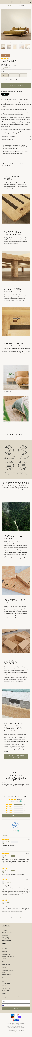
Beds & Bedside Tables (7, 969)
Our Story (4, 951)
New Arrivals (5, 967)
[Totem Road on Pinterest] (6, 944)
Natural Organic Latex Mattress (16, 756)
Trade (3, 961)
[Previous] (11, 42)
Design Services (5, 960)
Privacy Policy (5, 990)
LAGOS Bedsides (9, 119)
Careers (4, 958)
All (15, 5)
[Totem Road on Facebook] (2, 944)
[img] (5, 839)
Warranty (4, 985)
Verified (15, 831)
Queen (4, 75)
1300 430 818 (6, 934)
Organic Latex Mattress (6, 121)
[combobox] (4, 1005)
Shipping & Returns (6, 983)
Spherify (16, 1032)
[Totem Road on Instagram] (4, 944)
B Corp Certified (6, 954)
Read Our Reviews (6, 974)
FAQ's (3, 981)
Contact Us (4, 980)
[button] (4, 59)
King (23, 75)
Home (9, 5)
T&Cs (3, 987)
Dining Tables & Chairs (7, 971)
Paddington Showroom (8, 956)
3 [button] (16, 917)
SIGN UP (16, 1008)
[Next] (21, 42)
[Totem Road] (16, 2)
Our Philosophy (6, 953)
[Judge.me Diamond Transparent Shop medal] (15, 825)
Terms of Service (6, 988)
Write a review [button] (16, 816)
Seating (3, 972)
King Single (14, 75)
